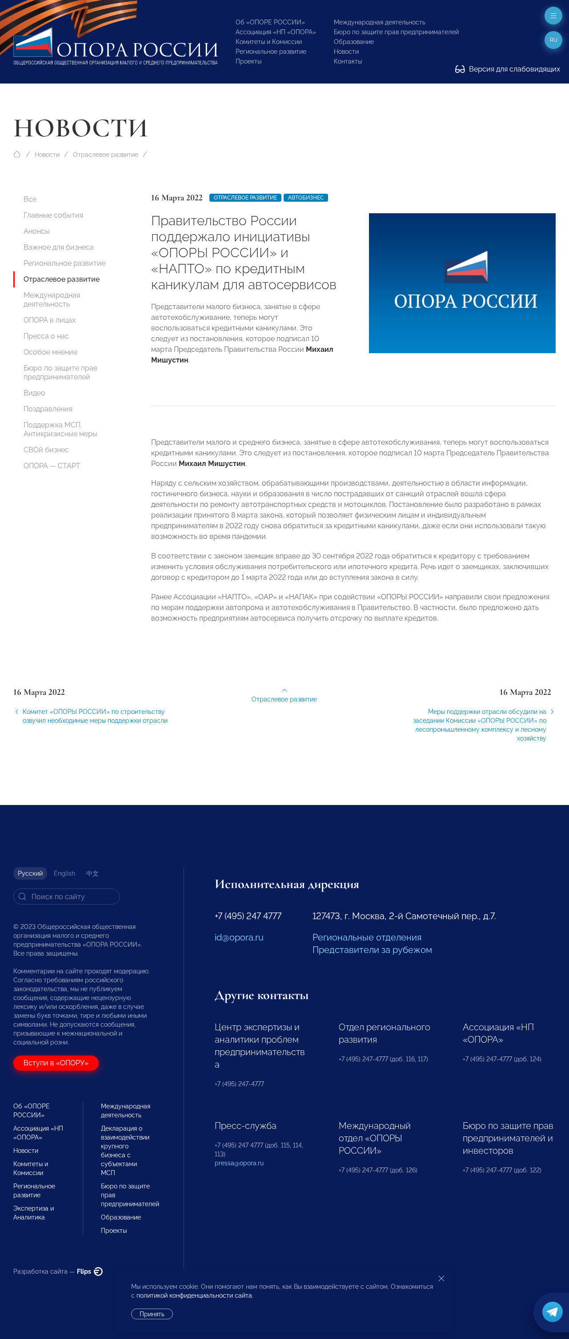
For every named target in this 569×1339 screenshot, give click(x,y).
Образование (354, 41)
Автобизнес (306, 198)
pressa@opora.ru (239, 1163)
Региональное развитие (271, 51)
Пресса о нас (46, 336)
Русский (30, 873)
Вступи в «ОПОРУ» (56, 1063)
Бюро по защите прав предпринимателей (396, 32)
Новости (346, 51)
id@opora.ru (239, 937)
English (64, 873)
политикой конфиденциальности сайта (194, 1295)
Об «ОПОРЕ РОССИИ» (270, 22)
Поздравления (48, 409)
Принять (152, 1314)
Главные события (53, 215)
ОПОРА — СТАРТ (52, 466)
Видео (34, 393)
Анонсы (37, 231)
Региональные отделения (367, 937)
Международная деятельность (379, 22)
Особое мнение (50, 352)
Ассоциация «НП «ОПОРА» (276, 32)
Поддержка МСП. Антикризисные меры (60, 429)
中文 (92, 873)
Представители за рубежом (372, 949)
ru (553, 40)
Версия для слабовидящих (513, 69)
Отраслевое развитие (105, 154)
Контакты (348, 61)
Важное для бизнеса (59, 247)
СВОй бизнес (46, 450)
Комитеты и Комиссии (269, 41)
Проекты (248, 61)
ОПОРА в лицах (50, 320)
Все (30, 199)
